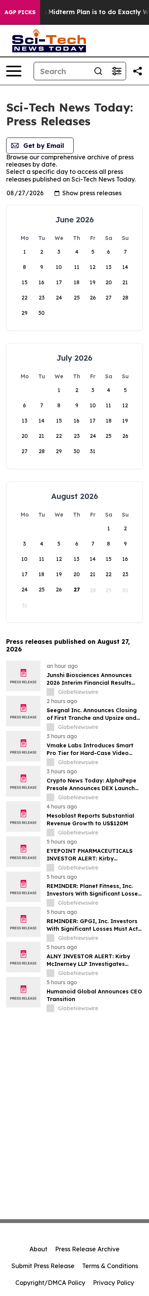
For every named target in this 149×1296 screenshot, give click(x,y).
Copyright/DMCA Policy (50, 1282)
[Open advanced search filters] (116, 71)
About (38, 1249)
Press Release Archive (87, 1249)
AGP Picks (20, 12)
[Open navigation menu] (13, 71)
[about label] (50, 692)
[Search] (98, 71)
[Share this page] (137, 71)
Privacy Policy (113, 1282)
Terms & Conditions (110, 1266)
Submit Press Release (42, 1266)
